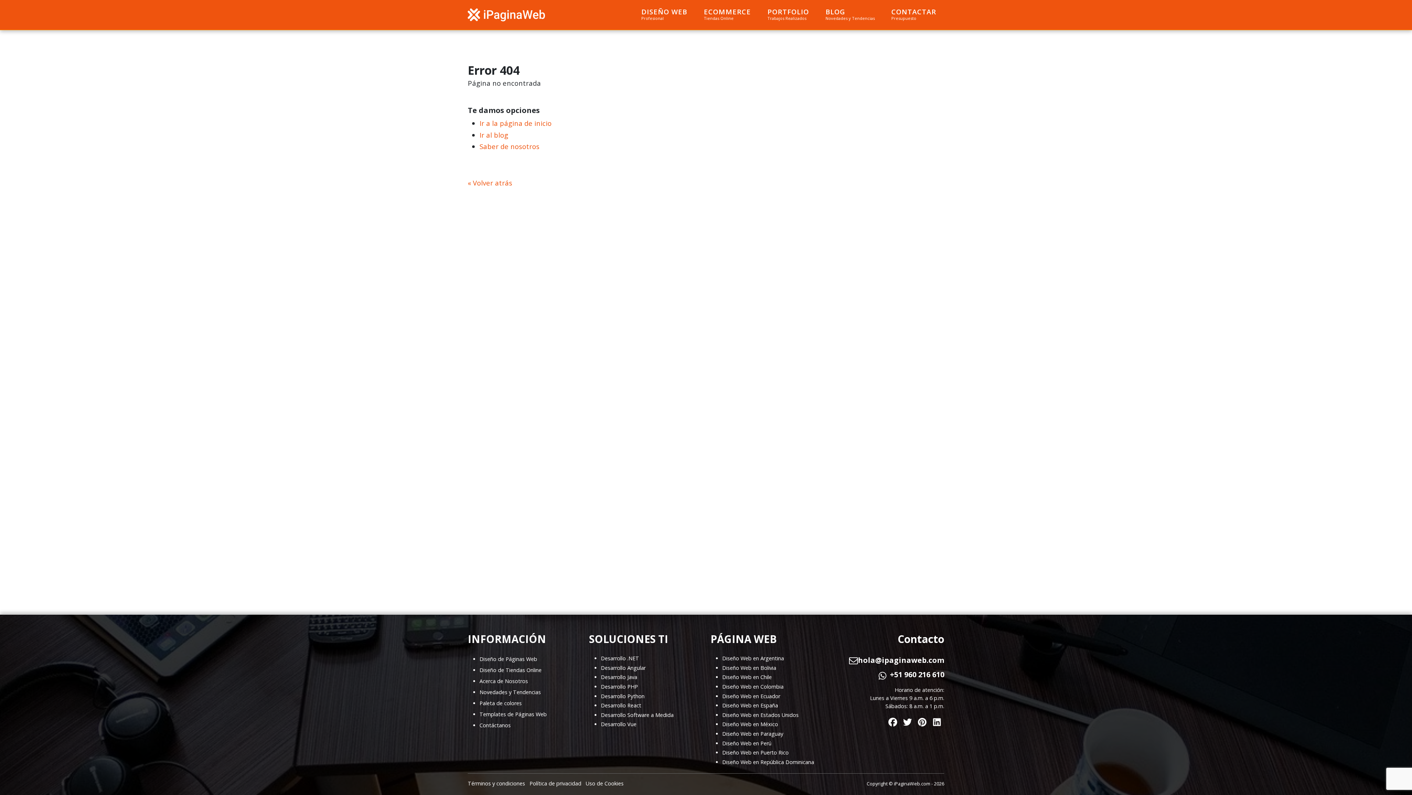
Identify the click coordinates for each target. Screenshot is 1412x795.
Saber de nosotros (509, 146)
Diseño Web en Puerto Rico (755, 752)
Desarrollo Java (619, 677)
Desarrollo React (621, 705)
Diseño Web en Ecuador (751, 696)
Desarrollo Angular (623, 667)
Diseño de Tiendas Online (510, 670)
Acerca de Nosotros (503, 681)
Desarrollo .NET (620, 658)
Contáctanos (495, 725)
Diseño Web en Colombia (753, 686)
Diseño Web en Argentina (753, 658)
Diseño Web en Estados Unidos (760, 714)
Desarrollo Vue (619, 724)
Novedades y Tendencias (510, 692)
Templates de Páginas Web (513, 714)
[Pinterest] (922, 720)
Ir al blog (493, 134)
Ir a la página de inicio (515, 123)
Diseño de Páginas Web (508, 659)
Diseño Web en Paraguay (752, 733)
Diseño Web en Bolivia (749, 667)
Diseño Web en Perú (746, 743)
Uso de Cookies (605, 783)
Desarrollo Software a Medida (637, 714)
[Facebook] (892, 720)
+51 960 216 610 (917, 674)
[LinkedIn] (937, 720)
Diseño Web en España (750, 705)
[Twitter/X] (907, 720)
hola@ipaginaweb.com (901, 660)
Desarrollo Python (623, 696)
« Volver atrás (490, 182)
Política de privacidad (555, 783)
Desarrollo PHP (619, 686)
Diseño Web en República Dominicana (768, 762)
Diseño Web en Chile (747, 677)
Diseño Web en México (750, 724)
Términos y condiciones (496, 783)
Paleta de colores (500, 703)
